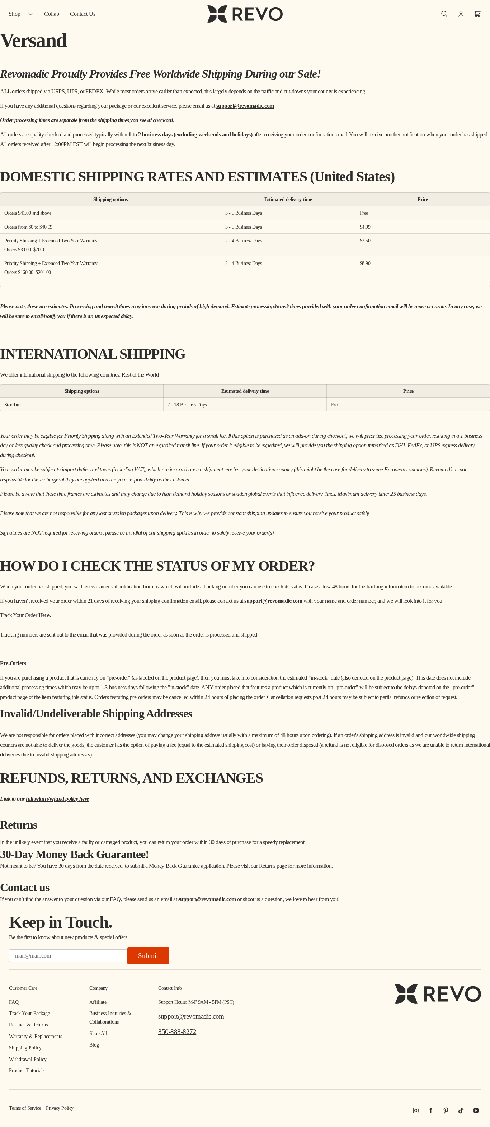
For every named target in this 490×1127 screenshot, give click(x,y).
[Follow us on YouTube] (476, 1110)
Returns (267, 866)
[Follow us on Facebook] (431, 1110)
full (57, 799)
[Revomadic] (245, 14)
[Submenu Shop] (32, 14)
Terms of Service (25, 1108)
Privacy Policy (59, 1108)
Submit (148, 955)
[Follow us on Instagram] (416, 1110)
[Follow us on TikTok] (461, 1110)
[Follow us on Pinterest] (446, 1110)
